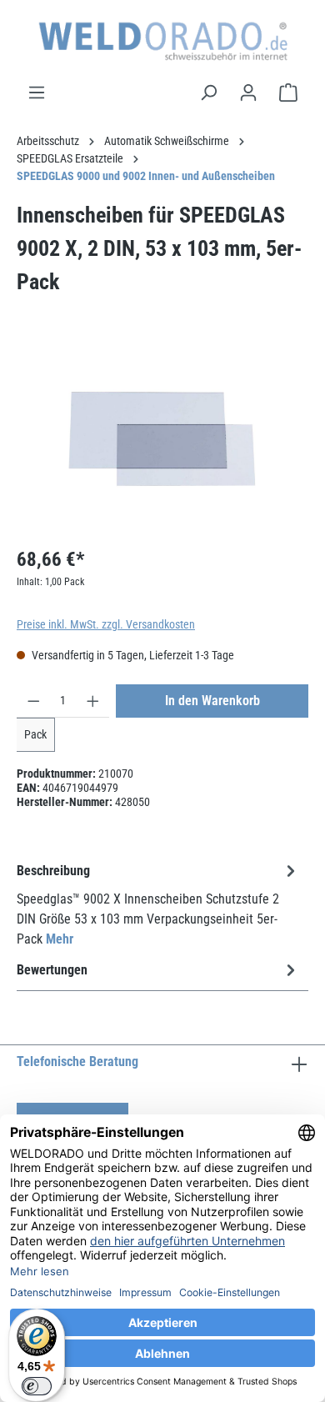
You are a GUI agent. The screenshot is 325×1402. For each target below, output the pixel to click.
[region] (162, 439)
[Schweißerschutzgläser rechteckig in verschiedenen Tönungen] (162, 439)
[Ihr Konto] (248, 92)
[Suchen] (208, 92)
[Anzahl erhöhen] (93, 701)
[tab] (158, 904)
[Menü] (37, 92)
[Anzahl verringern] (34, 701)
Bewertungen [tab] (52, 970)
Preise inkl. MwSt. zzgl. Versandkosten (106, 624)
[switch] (37, 1386)
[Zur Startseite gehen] (162, 41)
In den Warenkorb (212, 701)
